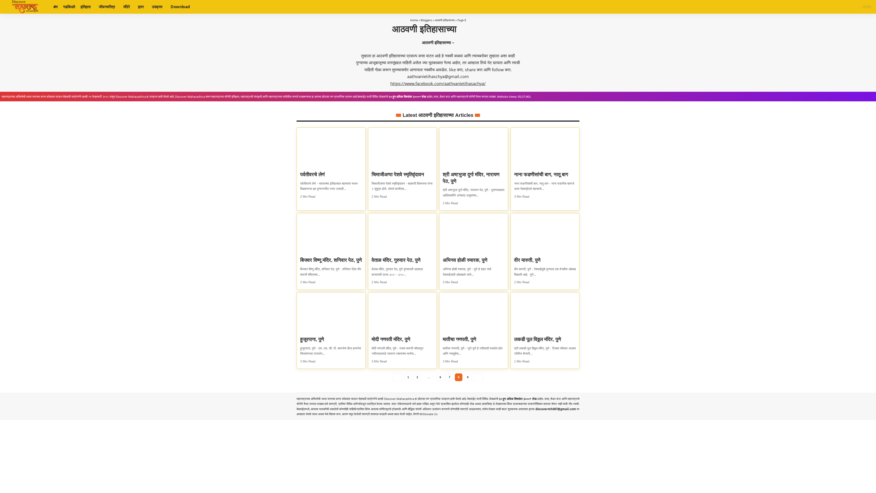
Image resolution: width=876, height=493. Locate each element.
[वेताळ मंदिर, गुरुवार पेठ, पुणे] (402, 233)
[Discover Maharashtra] (25, 7)
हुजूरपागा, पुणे (312, 339)
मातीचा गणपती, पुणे (459, 339)
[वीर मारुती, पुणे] (545, 233)
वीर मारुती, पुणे (527, 260)
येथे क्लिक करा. (333, 414)
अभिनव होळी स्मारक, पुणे (465, 260)
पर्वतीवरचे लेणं (312, 174)
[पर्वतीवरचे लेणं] (331, 148)
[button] (856, 7)
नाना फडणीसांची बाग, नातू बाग (541, 174)
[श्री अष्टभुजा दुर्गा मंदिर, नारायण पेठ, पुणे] (473, 148)
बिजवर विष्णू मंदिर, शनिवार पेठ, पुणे (331, 260)
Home (414, 20)
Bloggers (426, 20)
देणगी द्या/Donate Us (425, 414)
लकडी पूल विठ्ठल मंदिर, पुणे (537, 339)
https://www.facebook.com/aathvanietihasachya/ (438, 83)
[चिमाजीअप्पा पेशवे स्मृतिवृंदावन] (402, 148)
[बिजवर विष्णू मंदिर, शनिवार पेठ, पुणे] (331, 233)
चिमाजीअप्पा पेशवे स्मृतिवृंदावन (398, 174)
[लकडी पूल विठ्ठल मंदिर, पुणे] (545, 312)
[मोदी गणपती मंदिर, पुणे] (402, 312)
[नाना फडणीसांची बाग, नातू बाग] (545, 148)
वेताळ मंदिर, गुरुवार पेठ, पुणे (396, 260)
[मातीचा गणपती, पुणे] (473, 312)
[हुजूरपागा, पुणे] (331, 312)
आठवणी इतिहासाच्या (445, 20)
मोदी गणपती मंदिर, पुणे (391, 339)
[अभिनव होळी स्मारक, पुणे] (473, 233)
